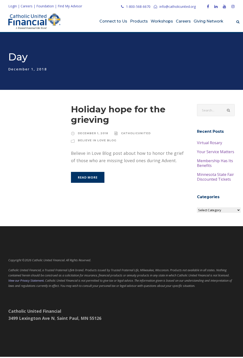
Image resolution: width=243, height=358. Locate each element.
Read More (87, 177)
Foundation (45, 6)
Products (139, 21)
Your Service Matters (215, 151)
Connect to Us (113, 21)
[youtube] (224, 6)
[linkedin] (216, 6)
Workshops (162, 21)
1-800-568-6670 (138, 6)
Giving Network (208, 21)
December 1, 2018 (93, 133)
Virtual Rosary (209, 142)
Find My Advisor (70, 6)
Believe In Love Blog (97, 140)
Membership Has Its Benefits (215, 163)
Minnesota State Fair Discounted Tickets (215, 177)
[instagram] (233, 6)
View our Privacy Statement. (26, 280)
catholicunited (136, 133)
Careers (27, 6)
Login (12, 6)
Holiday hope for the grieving (118, 114)
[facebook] (208, 6)
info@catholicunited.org (177, 6)
